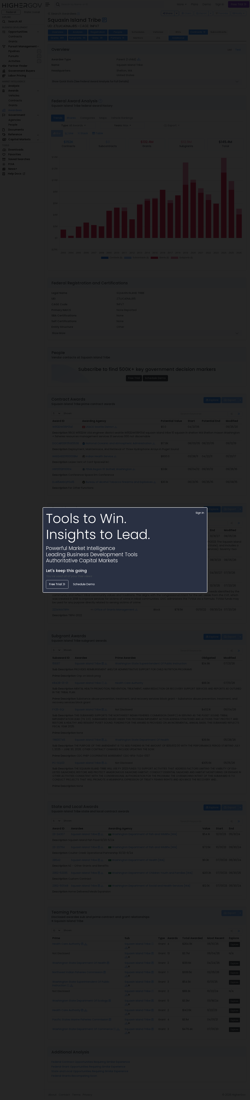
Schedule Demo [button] (84, 584)
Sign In (200, 513)
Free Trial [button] (56, 584)
